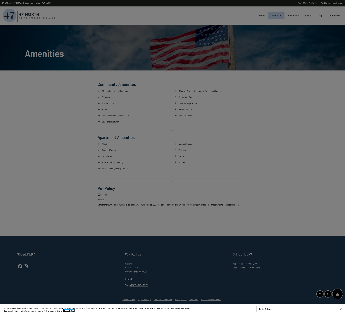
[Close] (341, 309)
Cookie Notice (69, 311)
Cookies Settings (265, 309)
